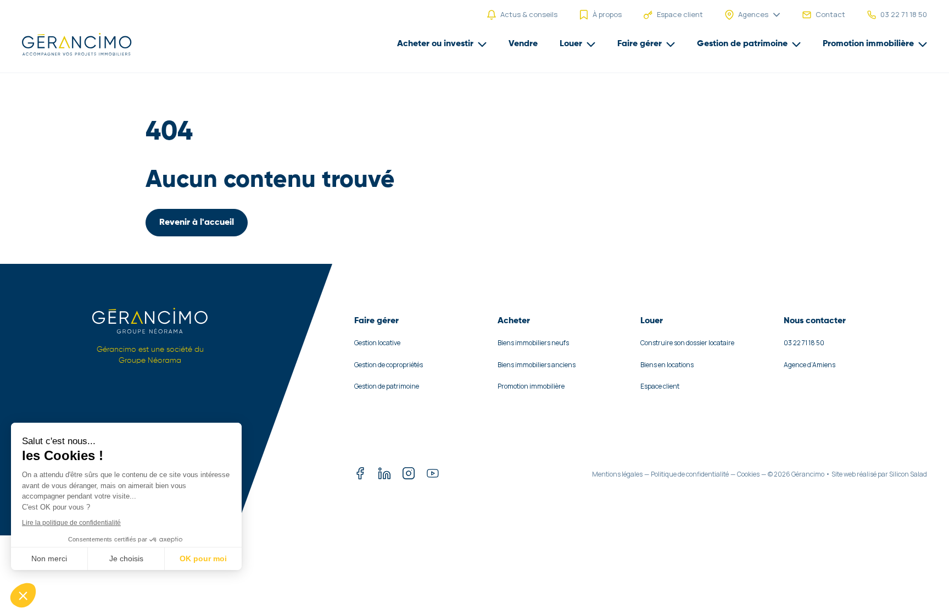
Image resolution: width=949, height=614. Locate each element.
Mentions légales (617, 474)
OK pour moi (203, 558)
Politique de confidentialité (690, 474)
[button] (23, 595)
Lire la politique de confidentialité (71, 523)
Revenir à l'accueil (196, 222)
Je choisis (126, 558)
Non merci (49, 558)
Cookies (748, 474)
